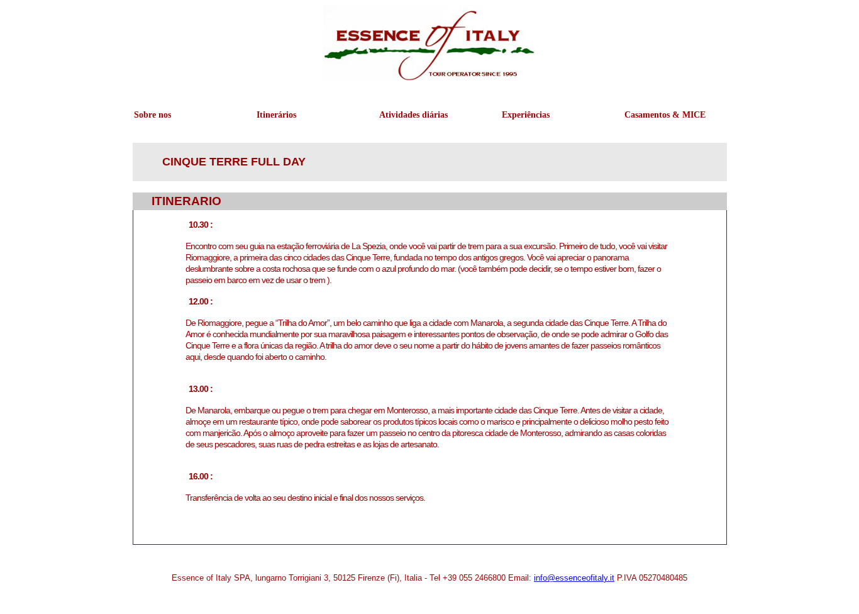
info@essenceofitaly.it (574, 578)
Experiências (526, 115)
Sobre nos (152, 115)
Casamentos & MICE (653, 115)
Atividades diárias (408, 115)
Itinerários (276, 115)
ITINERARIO (186, 201)
